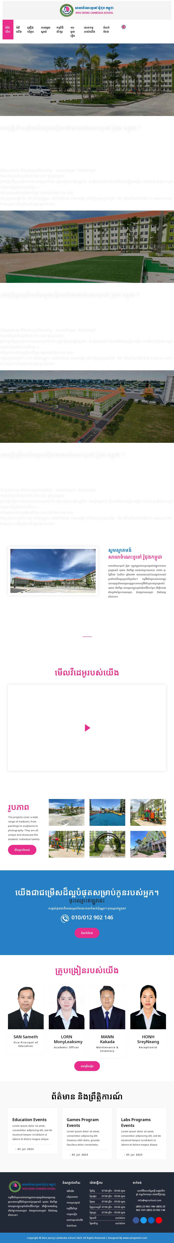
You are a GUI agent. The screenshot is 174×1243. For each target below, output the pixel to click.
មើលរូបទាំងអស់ (22, 849)
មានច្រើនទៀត (87, 1066)
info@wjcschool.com (149, 1200)
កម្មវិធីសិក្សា (60, 29)
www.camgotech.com (135, 1237)
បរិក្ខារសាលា (72, 1196)
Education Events (29, 1119)
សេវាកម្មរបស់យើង (89, 29)
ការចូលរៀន (73, 32)
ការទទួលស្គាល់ (45, 29)
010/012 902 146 (92, 917)
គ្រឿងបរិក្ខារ (30, 29)
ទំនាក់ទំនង (106, 29)
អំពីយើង (19, 29)
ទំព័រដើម (9, 29)
